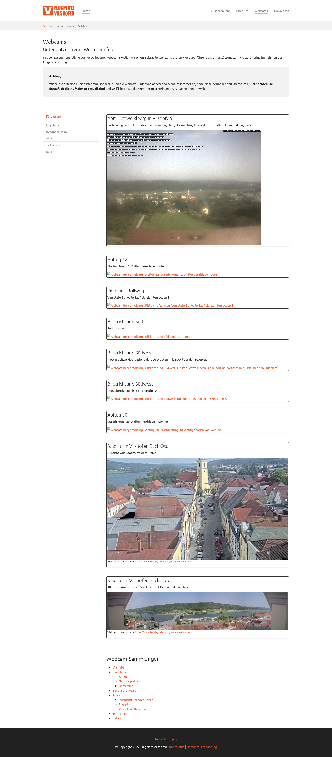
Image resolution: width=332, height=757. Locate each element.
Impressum (176, 747)
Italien (117, 718)
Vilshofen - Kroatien (132, 709)
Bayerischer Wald (124, 690)
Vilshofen (119, 667)
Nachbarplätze (129, 681)
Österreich (126, 686)
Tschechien (120, 713)
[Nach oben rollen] (323, 748)
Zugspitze (125, 704)
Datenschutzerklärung (202, 747)
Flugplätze (120, 672)
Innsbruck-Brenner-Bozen (136, 699)
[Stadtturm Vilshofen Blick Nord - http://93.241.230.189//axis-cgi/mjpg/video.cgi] (197, 611)
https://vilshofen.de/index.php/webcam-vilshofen (163, 561)
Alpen (123, 676)
